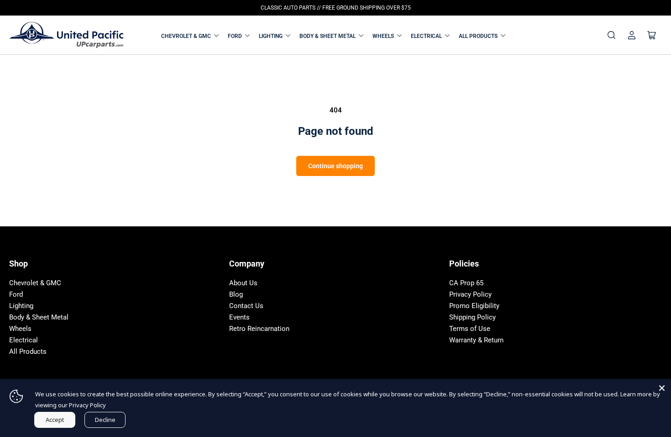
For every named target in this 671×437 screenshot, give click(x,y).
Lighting (271, 36)
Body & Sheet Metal (327, 36)
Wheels (383, 36)
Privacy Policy (470, 294)
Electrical (426, 36)
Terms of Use (469, 329)
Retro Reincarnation (259, 329)
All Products (478, 36)
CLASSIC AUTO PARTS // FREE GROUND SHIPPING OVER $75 (336, 8)
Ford (235, 36)
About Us (243, 283)
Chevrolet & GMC (186, 36)
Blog (236, 294)
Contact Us (246, 306)
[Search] (612, 35)
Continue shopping (335, 166)
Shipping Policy (472, 317)
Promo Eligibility (474, 306)
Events (239, 317)
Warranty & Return (476, 340)
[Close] (661, 388)
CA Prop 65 (466, 283)
